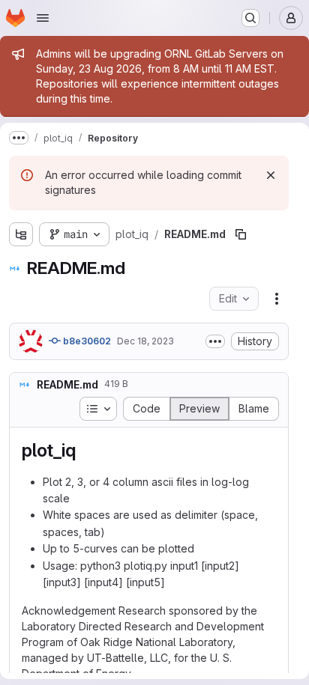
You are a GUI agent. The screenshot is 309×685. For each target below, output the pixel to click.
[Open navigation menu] (43, 18)
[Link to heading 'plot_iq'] (84, 450)
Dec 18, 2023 (145, 341)
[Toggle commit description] (215, 341)
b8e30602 (86, 341)
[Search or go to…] (251, 18)
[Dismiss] (271, 175)
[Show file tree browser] (21, 234)
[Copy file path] (241, 234)
